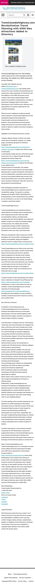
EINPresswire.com (10, 86)
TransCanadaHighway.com (9, 88)
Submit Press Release (11, 577)
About (10, 574)
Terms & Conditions (25, 577)
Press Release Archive (20, 574)
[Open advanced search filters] (28, 15)
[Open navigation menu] (3, 15)
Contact (31, 581)
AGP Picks (4, 2)
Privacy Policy (22, 581)
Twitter (3, 499)
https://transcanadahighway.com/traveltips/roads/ (17, 244)
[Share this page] (32, 15)
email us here (5, 493)
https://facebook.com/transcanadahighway (15, 291)
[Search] (24, 15)
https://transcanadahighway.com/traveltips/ (15, 282)
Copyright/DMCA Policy (9, 581)
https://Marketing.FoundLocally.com (12, 455)
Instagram (4, 504)
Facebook (4, 497)
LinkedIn (4, 502)
